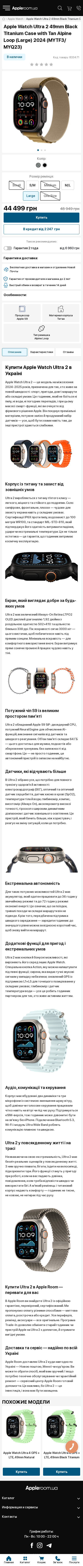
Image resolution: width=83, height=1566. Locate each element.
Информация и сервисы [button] (20, 1507)
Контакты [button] (9, 1517)
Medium (50, 185)
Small (16, 185)
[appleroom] (4, 18)
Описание (14, 352)
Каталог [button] (8, 1498)
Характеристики (41, 352)
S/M (32, 185)
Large (30, 196)
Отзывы (68, 352)
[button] (38, 150)
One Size (50, 196)
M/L (68, 185)
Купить (41, 217)
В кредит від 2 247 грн (41, 229)
